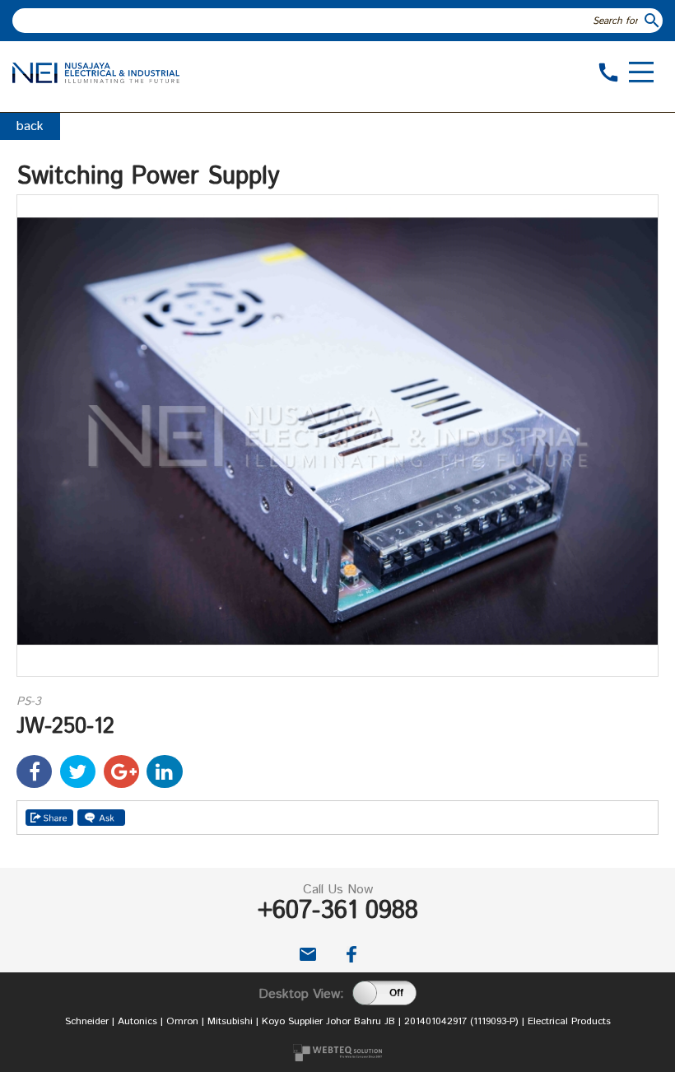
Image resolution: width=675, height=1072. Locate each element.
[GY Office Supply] (95, 79)
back (30, 126)
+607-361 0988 (338, 911)
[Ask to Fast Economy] (101, 817)
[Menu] (641, 74)
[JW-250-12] (337, 672)
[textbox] (327, 20)
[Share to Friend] (49, 817)
